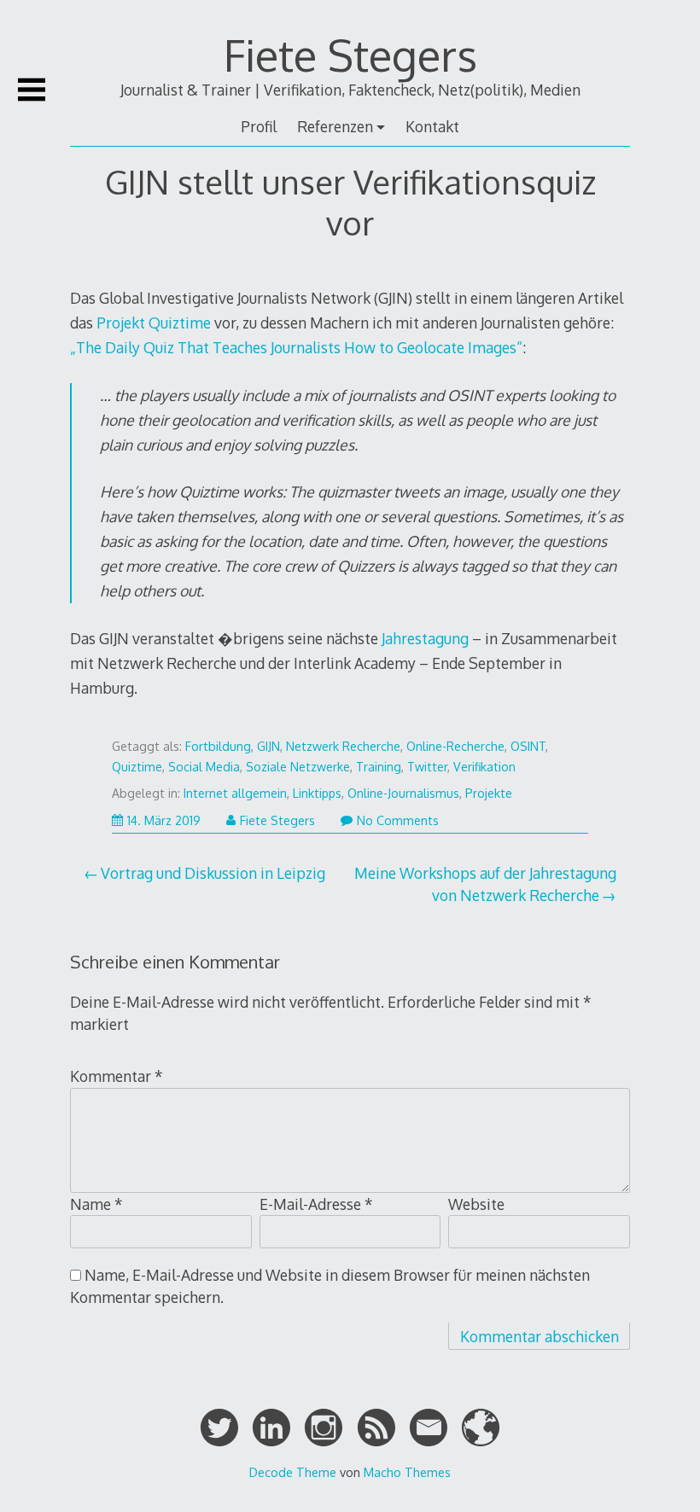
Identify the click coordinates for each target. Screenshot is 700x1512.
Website (476, 1204)
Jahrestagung (425, 638)
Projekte (488, 793)
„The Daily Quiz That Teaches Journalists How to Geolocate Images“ (296, 347)
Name (96, 1204)
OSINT (527, 746)
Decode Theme (292, 1472)
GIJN (268, 746)
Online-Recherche (455, 746)
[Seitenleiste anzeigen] (31, 89)
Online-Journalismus (403, 793)
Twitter (427, 766)
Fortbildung (218, 746)
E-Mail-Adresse (316, 1204)
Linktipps (317, 793)
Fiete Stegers (350, 54)
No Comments (398, 820)
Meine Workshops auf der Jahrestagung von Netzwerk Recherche (485, 884)
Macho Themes (407, 1472)
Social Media (204, 766)
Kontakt (432, 126)
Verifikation (484, 766)
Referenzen (335, 126)
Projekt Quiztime (153, 322)
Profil (259, 126)
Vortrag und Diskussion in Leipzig (213, 873)
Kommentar (116, 1076)
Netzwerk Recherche (343, 746)
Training (378, 766)
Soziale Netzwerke (298, 766)
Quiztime (137, 766)
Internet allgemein (235, 793)
